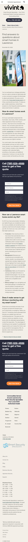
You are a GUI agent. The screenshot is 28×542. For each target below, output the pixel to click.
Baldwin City (8, 411)
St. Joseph (8, 423)
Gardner (7, 417)
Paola (16, 420)
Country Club (18, 423)
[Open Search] (24, 2)
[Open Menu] (2, 2)
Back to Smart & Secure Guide (12, 337)
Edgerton (17, 414)
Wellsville (17, 411)
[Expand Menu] (16, 10)
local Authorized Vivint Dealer (11, 502)
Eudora (16, 408)
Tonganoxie (8, 420)
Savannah (7, 427)
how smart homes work (16, 100)
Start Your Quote (14, 205)
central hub (10, 131)
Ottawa (7, 408)
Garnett (16, 417)
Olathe (7, 414)
